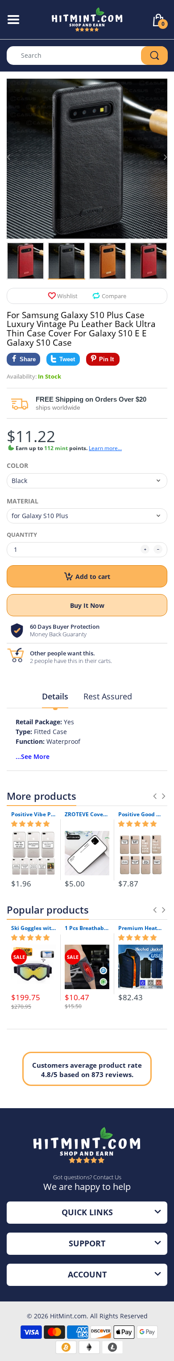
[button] (30, 823)
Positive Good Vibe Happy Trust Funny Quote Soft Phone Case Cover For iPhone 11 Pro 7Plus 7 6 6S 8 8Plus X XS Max (140, 814)
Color (17, 466)
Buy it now (87, 605)
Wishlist (67, 296)
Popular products (48, 909)
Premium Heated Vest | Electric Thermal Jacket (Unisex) (140, 928)
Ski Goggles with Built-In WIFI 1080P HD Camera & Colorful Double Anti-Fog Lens (33, 928)
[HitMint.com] (87, 19)
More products (41, 795)
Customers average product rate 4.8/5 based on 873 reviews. (87, 1070)
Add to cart (92, 576)
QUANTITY (22, 535)
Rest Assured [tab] (107, 696)
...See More (33, 756)
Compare (114, 296)
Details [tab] (55, 696)
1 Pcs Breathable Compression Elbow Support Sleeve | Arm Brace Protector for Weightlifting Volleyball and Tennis (87, 928)
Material (22, 501)
